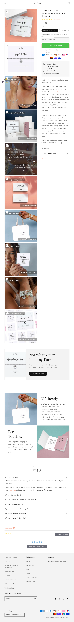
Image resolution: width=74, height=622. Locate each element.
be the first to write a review (37, 546)
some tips (12, 490)
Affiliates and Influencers (12, 584)
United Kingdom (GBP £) (13, 614)
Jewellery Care (9, 571)
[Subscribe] (35, 598)
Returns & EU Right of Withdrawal (11, 566)
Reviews (7, 575)
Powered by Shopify (64, 617)
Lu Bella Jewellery (54, 617)
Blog (27, 569)
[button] (5, 3)
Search (28, 573)
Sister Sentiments (59, 92)
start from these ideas (61, 37)
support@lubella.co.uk (58, 561)
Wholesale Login (10, 588)
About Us (29, 561)
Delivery (7, 561)
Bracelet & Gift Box (49, 30)
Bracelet (64, 30)
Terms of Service (31, 577)
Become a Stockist (10, 580)
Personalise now (38, 373)
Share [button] (45, 158)
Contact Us (30, 565)
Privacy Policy (30, 581)
